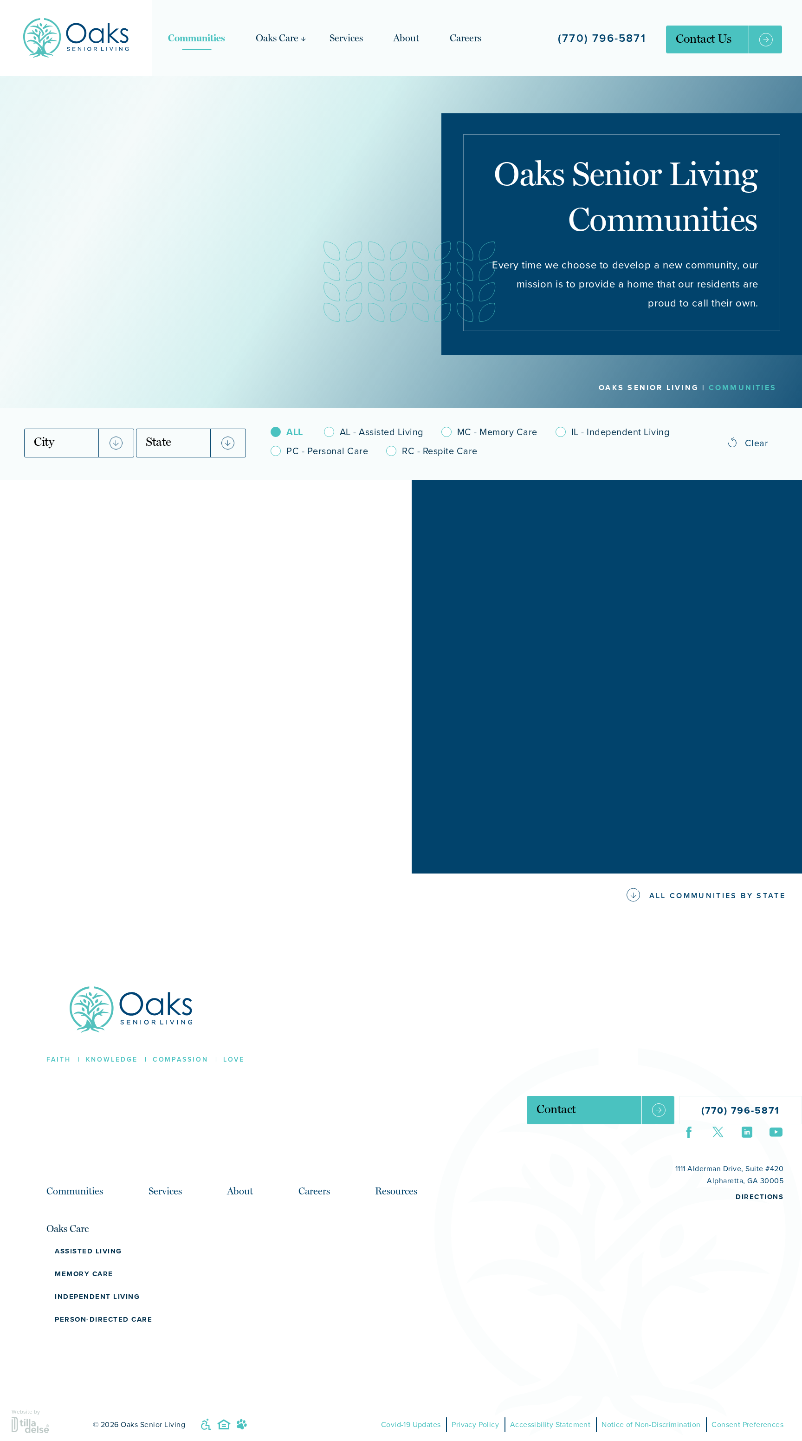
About (406, 38)
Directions (759, 1197)
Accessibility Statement (550, 1424)
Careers (465, 38)
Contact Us (703, 39)
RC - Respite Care (440, 450)
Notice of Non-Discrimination (651, 1424)
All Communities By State (717, 895)
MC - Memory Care (497, 431)
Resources (396, 1191)
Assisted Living (88, 1251)
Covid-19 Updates (410, 1424)
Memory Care (84, 1274)
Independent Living (97, 1296)
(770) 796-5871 (602, 38)
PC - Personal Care (327, 450)
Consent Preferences (747, 1424)
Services (346, 38)
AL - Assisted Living (381, 431)
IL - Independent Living (620, 431)
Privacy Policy (475, 1424)
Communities (196, 38)
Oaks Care (277, 38)
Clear (757, 443)
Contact (556, 1109)
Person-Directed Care (103, 1319)
